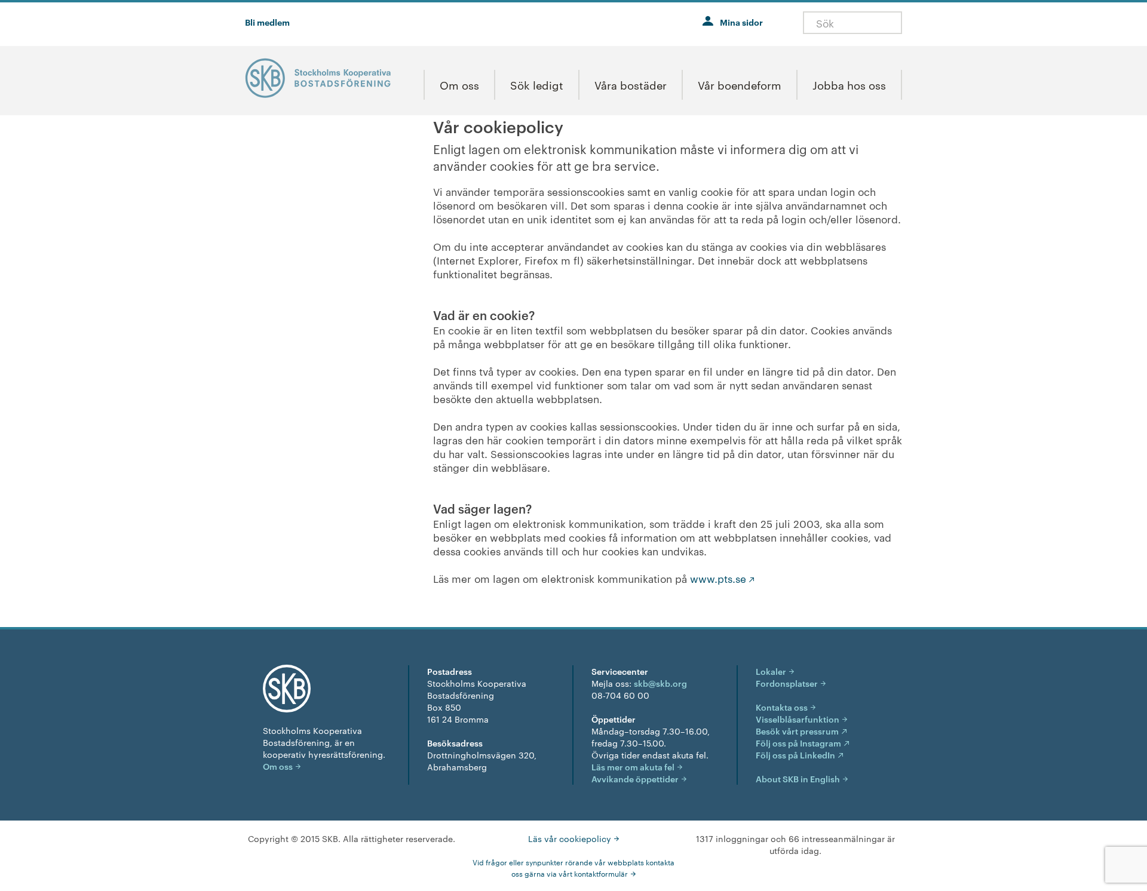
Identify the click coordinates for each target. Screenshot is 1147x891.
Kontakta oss (782, 706)
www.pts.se (718, 578)
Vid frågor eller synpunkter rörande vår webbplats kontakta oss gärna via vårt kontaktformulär (573, 867)
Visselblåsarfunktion (797, 718)
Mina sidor (741, 21)
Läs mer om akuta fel (632, 766)
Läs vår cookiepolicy (569, 838)
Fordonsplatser (787, 683)
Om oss (278, 766)
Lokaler (771, 671)
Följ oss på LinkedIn (795, 754)
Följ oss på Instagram (798, 742)
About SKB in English (798, 778)
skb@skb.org (660, 683)
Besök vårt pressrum (797, 730)
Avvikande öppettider (635, 778)
